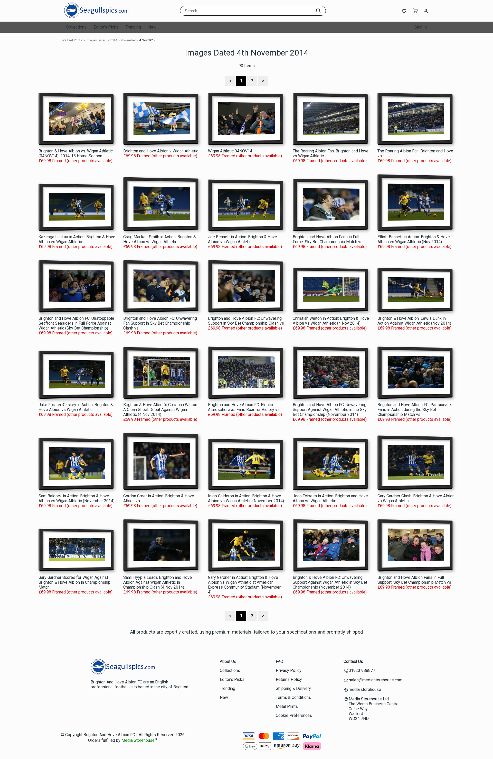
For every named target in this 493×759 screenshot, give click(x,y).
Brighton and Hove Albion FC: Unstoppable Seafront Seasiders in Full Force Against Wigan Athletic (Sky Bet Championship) (76, 323)
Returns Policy (289, 679)
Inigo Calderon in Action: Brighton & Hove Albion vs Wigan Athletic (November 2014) (246, 498)
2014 (113, 40)
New (152, 27)
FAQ (279, 661)
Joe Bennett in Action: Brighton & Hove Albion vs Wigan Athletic (242, 239)
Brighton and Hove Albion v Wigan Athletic (160, 151)
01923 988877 (362, 670)
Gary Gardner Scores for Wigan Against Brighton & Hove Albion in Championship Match (74, 582)
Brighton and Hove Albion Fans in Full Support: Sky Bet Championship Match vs (414, 580)
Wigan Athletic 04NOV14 (230, 151)
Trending (133, 27)
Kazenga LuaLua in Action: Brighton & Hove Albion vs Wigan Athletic (77, 239)
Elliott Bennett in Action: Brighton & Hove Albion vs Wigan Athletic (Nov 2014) (413, 239)
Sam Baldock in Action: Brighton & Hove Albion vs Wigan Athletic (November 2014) (77, 498)
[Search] (318, 11)
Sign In (420, 27)
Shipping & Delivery (293, 688)
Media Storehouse (138, 740)
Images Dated (96, 40)
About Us (228, 661)
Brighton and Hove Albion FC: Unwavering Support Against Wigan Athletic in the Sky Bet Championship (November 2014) (330, 409)
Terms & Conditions (293, 697)
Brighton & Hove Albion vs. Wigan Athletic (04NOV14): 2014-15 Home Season (76, 153)
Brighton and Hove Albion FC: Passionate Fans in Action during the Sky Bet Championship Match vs (414, 409)
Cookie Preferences (294, 715)
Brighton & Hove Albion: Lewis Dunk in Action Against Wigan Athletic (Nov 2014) (414, 321)
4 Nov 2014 (147, 40)
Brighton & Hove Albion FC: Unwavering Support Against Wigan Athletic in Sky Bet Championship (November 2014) (330, 582)
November (128, 40)
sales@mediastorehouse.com (375, 680)
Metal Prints (287, 706)
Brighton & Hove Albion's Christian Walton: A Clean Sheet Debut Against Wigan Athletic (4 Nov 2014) (160, 409)
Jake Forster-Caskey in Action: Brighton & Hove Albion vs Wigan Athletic (76, 407)
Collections (76, 27)
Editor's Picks (106, 27)
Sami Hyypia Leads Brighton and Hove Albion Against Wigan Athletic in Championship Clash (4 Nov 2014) (157, 582)
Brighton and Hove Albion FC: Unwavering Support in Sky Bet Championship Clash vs (246, 321)
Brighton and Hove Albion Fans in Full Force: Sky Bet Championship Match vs (328, 239)
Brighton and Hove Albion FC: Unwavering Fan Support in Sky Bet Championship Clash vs (160, 323)
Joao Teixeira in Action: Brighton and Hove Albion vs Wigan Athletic (330, 498)
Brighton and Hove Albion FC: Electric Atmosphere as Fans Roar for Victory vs (244, 407)
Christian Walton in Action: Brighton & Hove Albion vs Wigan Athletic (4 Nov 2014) (331, 321)
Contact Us (353, 661)
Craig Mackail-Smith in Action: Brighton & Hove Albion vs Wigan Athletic (159, 239)
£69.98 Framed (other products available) (75, 160)
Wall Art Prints (72, 40)
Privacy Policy (288, 670)
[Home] (96, 16)
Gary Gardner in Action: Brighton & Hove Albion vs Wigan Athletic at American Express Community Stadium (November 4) (244, 585)
